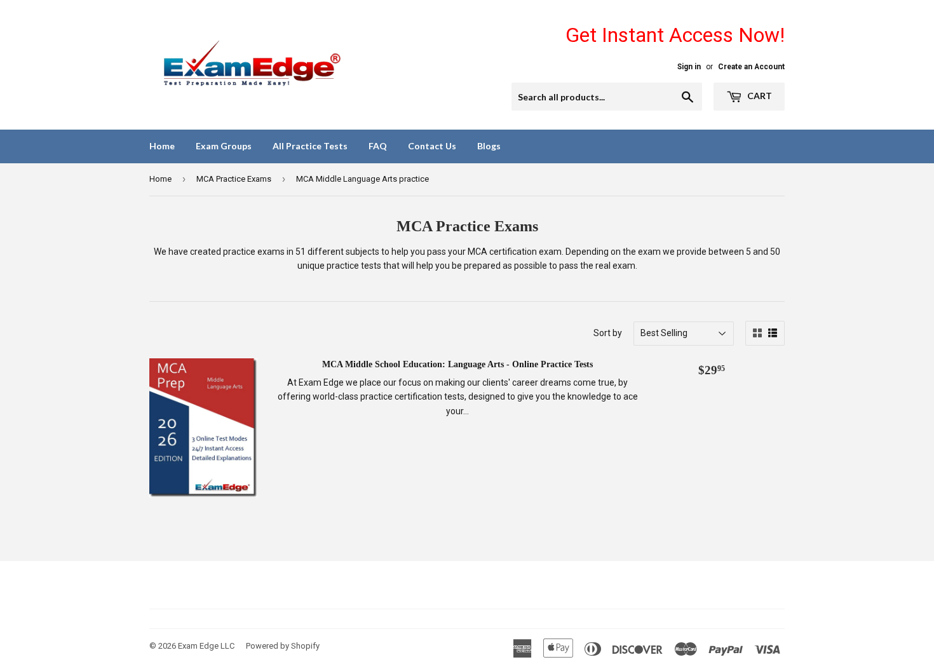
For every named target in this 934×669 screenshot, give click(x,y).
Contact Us (432, 145)
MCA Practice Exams (233, 179)
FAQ (378, 145)
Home (162, 145)
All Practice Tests (310, 145)
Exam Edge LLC (206, 646)
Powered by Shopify (283, 646)
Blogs (489, 145)
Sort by (607, 333)
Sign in (689, 66)
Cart (758, 95)
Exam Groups (224, 145)
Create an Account (751, 66)
